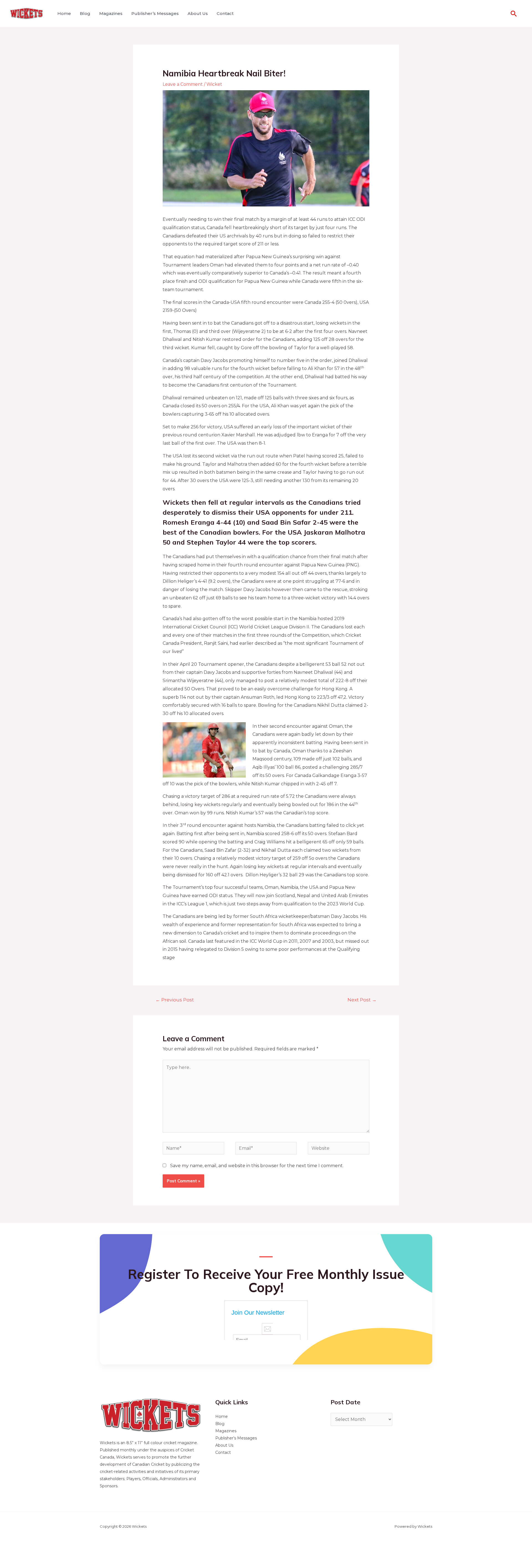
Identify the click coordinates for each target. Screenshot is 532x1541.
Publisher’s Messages (155, 13)
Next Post (362, 1000)
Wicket (214, 84)
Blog (85, 13)
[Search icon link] (514, 13)
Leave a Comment (183, 84)
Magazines (110, 13)
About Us (198, 13)
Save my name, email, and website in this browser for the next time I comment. (257, 1165)
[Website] (338, 1149)
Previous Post (174, 1000)
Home (64, 13)
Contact (225, 13)
